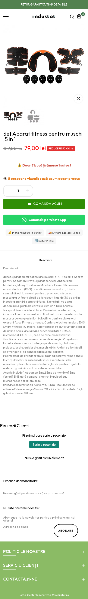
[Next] (78, 64)
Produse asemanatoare (20, 481)
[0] (79, 16)
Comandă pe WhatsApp (47, 220)
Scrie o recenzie (44, 444)
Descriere (45, 260)
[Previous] (9, 64)
